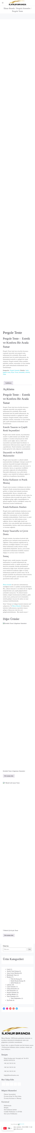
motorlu (27, 372)
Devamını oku (8, 776)
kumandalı (22, 372)
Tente (4, 374)
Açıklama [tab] (8, 383)
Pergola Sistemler (23, 8)
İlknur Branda (9, 8)
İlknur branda (7, 584)
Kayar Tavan (14, 372)
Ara (29, 949)
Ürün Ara (6, 946)
